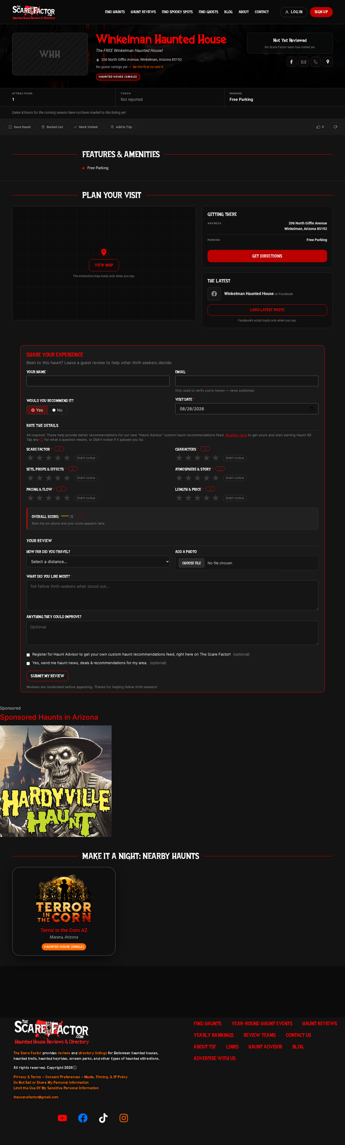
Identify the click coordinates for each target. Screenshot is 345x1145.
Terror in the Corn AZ (63, 930)
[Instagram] (123, 1118)
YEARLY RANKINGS (214, 1035)
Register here (236, 435)
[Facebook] (291, 62)
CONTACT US (298, 1035)
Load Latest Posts (267, 310)
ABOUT (244, 12)
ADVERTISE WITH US (215, 1058)
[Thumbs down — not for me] (335, 127)
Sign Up (321, 12)
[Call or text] (316, 62)
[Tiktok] (103, 1118)
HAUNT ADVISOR (265, 1047)
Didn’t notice (86, 458)
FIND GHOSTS (208, 12)
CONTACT (262, 12)
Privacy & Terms (27, 1077)
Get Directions (267, 255)
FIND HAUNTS (115, 12)
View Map (104, 265)
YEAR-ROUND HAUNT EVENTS (262, 1023)
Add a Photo (186, 552)
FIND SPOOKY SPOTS (177, 12)
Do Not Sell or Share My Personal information (51, 1082)
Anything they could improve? (54, 617)
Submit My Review (47, 675)
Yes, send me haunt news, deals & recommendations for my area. (99, 663)
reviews (64, 1053)
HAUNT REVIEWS (143, 12)
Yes (39, 410)
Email (181, 372)
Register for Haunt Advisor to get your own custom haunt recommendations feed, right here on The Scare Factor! (141, 655)
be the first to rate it (148, 67)
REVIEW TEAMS (260, 1035)
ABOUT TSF (205, 1047)
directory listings (93, 1053)
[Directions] (328, 62)
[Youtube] (62, 1118)
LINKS (232, 1047)
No (60, 410)
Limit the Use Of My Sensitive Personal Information (56, 1088)
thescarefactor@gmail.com (36, 1097)
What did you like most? (49, 576)
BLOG (228, 12)
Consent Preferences (62, 1077)
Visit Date (185, 399)
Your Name (37, 372)
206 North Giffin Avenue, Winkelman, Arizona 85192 (141, 59)
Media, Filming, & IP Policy (106, 1077)
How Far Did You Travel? (48, 552)
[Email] (304, 62)
